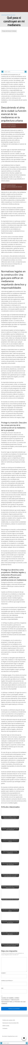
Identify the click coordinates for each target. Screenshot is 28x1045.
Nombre (3, 973)
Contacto (5, 1028)
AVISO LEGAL (6, 1025)
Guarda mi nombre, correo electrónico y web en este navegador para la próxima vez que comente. (13, 1000)
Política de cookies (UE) (9, 1020)
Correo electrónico (7, 980)
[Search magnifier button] (26, 72)
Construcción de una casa (8, 15)
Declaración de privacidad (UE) (11, 1023)
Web (2, 988)
